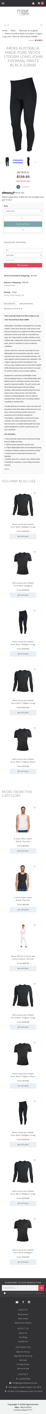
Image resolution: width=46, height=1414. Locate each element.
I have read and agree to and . (24, 1293)
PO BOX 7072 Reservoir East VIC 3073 (24, 1391)
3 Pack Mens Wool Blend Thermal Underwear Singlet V (23, 841)
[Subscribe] (41, 1288)
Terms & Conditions (26, 1293)
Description (9, 304)
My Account (23, 1314)
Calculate (23, 265)
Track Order (23, 1318)
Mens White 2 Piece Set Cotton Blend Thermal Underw (23, 959)
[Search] (41, 25)
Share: (32, 40)
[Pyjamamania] (23, 12)
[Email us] (17, 1302)
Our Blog (23, 1337)
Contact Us (23, 1341)
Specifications (26, 304)
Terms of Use (23, 1368)
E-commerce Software (20, 1410)
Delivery (23, 1360)
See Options (23, 536)
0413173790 (24, 1379)
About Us (23, 1333)
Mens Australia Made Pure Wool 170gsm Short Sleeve (23, 762)
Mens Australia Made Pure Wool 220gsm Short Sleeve (23, 585)
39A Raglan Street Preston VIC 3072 (24, 1387)
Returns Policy (23, 1352)
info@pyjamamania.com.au (24, 1383)
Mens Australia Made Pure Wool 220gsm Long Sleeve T (23, 527)
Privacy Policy (38, 1293)
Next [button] (35, 162)
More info (19, 193)
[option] (23, 114)
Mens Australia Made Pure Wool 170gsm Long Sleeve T (23, 703)
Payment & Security (23, 1356)
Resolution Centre (23, 1323)
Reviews (8, 309)
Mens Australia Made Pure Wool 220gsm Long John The (23, 644)
